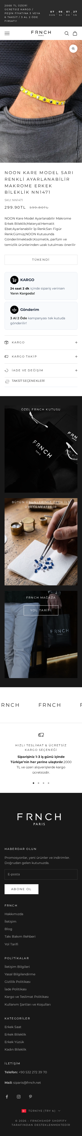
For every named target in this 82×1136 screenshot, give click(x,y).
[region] (41, 753)
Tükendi (41, 259)
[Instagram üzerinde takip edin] (18, 1096)
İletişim (10, 921)
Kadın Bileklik (15, 1049)
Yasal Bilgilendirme (20, 974)
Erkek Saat (13, 1027)
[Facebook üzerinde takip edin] (7, 1096)
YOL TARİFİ (41, 610)
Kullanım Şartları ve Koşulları (28, 1004)
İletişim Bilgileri (17, 967)
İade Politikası (16, 989)
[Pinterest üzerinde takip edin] (30, 1096)
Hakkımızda (14, 914)
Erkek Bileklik (15, 1034)
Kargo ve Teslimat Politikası (27, 997)
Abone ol (21, 889)
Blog (8, 929)
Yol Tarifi (11, 944)
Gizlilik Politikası (18, 982)
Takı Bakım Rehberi (20, 936)
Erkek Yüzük (14, 1042)
